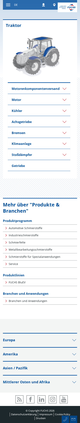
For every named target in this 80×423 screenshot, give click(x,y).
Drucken (41, 418)
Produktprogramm (17, 221)
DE (16, 5)
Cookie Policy (62, 414)
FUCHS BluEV (17, 282)
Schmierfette (17, 242)
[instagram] (53, 399)
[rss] (19, 399)
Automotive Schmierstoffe (25, 228)
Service (13, 264)
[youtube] (64, 399)
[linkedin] (41, 399)
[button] (39, 88)
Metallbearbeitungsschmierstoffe (30, 249)
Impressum (45, 414)
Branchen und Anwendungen (26, 293)
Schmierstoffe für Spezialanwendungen (34, 257)
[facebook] (30, 399)
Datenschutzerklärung (24, 414)
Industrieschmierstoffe (23, 235)
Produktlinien (13, 275)
